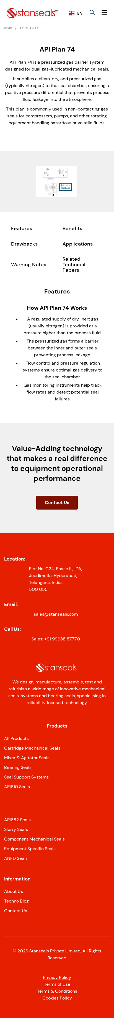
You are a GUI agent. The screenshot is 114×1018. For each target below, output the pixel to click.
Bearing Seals (18, 767)
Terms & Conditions (57, 991)
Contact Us (57, 502)
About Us (13, 891)
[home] (21, 13)
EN (79, 13)
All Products (16, 738)
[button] (106, 13)
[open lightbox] (56, 181)
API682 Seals (17, 820)
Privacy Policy (57, 977)
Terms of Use (57, 984)
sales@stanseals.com (56, 614)
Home (7, 28)
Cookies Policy (57, 998)
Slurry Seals (16, 829)
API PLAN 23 (28, 28)
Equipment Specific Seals (30, 849)
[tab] (31, 228)
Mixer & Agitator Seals (27, 758)
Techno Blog (16, 901)
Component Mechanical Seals (34, 839)
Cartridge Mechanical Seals (32, 748)
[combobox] (76, 13)
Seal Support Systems (26, 777)
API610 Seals (17, 787)
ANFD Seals (16, 858)
